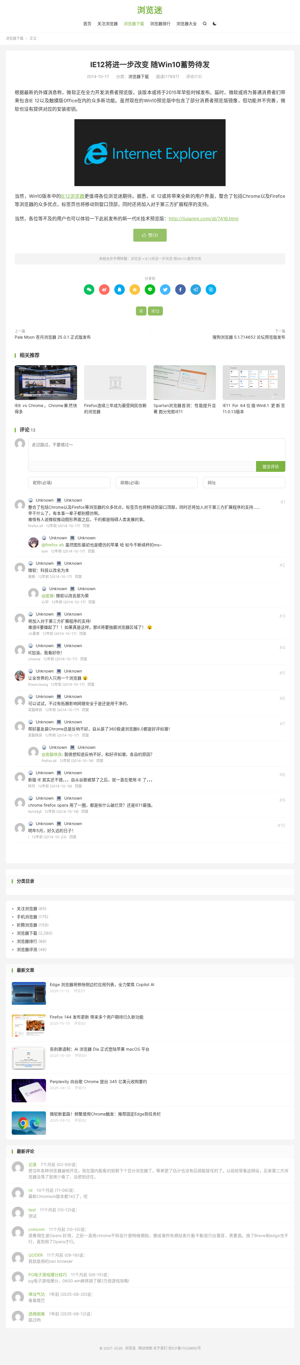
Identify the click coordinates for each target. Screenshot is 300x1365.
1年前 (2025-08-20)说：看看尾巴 (61, 1297)
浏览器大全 (186, 23)
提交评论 (270, 466)
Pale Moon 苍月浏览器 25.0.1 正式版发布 (53, 337)
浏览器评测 (27, 949)
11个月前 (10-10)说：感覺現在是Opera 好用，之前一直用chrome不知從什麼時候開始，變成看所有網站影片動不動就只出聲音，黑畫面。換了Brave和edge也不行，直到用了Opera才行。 (158, 1235)
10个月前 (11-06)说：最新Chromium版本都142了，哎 (58, 1193)
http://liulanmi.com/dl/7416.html (203, 218)
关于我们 (160, 1348)
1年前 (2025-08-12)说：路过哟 (61, 1316)
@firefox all (52, 544)
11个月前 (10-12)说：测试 (53, 1212)
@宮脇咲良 (52, 754)
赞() (150, 235)
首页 (87, 23)
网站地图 (145, 1348)
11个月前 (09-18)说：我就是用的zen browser (57, 1258)
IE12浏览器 (72, 196)
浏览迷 (150, 10)
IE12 (155, 311)
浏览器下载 (134, 23)
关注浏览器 (107, 23)
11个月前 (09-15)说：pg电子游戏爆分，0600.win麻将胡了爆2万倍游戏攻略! (78, 1277)
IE (141, 311)
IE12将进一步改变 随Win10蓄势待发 (150, 64)
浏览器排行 (160, 23)
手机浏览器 (27, 916)
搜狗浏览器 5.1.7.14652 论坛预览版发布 (248, 337)
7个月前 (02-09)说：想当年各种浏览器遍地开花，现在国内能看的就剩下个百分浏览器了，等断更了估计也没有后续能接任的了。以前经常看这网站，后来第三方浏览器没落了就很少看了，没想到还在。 (158, 1170)
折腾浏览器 (27, 924)
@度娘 (48, 595)
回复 (86, 526)
